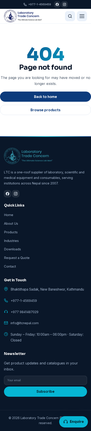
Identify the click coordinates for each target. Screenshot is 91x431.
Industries (11, 241)
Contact (10, 266)
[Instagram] (64, 4)
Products (11, 232)
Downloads (12, 249)
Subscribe (45, 391)
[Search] (70, 16)
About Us (11, 224)
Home (8, 215)
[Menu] (82, 16)
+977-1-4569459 (39, 4)
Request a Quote (17, 258)
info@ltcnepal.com (25, 323)
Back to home (45, 97)
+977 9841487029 (24, 312)
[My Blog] (23, 16)
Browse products (45, 110)
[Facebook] (57, 4)
